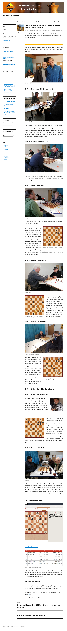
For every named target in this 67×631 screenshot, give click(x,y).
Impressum (6, 156)
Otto (18, 32)
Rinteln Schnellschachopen (8, 50)
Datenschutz (6, 157)
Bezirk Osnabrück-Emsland (9, 90)
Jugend (31, 21)
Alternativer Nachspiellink (31, 546)
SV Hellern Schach (11, 15)
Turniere (24, 21)
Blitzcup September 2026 (9, 64)
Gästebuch (56, 21)
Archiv (37, 21)
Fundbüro (44, 21)
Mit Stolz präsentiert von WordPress (18, 626)
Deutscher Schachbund (8, 92)
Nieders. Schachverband (8, 89)
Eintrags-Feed (6, 146)
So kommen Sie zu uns (7, 40)
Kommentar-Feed (7, 148)
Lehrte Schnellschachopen (9, 70)
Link (29, 594)
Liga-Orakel (6, 88)
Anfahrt (50, 21)
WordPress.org (7, 149)
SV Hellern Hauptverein (8, 83)
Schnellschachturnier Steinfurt (8, 57)
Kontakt (5, 159)
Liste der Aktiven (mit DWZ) (9, 85)
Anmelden (6, 145)
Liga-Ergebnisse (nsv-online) (9, 86)
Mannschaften (16, 21)
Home (4, 21)
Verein (9, 21)
